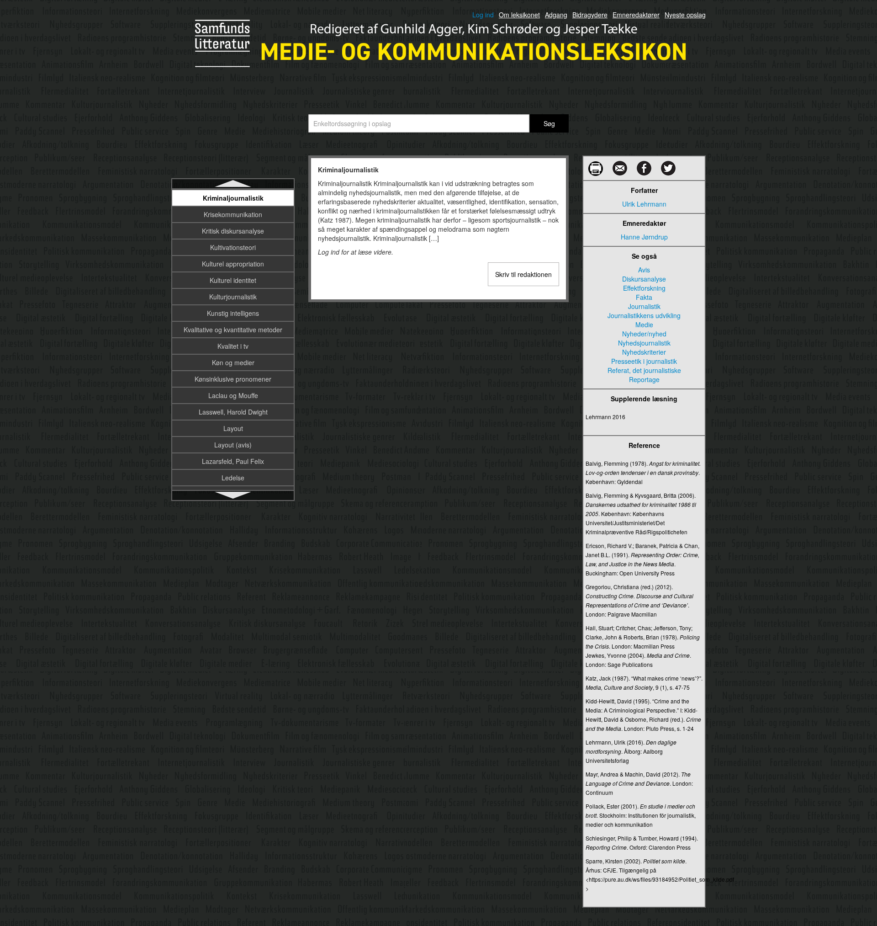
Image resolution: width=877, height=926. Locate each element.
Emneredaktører (636, 14)
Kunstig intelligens (233, 313)
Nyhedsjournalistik (644, 342)
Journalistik (644, 306)
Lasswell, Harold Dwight (233, 411)
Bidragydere (590, 14)
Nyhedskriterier (644, 352)
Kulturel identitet (233, 280)
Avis (644, 269)
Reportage (644, 379)
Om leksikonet (519, 14)
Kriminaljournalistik (233, 197)
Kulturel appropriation (233, 263)
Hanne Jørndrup (644, 236)
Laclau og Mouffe (233, 395)
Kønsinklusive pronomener (233, 378)
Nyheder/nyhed (644, 333)
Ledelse (233, 477)
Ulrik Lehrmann (644, 203)
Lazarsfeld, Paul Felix (233, 461)
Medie (644, 324)
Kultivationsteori (233, 247)
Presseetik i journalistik (644, 361)
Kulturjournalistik (233, 296)
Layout (233, 428)
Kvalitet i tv (232, 346)
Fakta (644, 297)
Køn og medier (233, 362)
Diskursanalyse (644, 278)
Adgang (556, 14)
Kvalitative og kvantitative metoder (233, 329)
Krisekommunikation (233, 214)
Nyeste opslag (685, 14)
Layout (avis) (233, 444)
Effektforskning (644, 288)
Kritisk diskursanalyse (233, 230)
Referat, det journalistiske (644, 370)
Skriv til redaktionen (523, 274)
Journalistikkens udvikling (644, 315)
